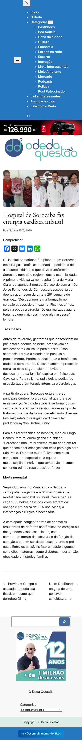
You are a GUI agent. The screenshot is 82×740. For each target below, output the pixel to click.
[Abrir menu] (17, 60)
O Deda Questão (41, 692)
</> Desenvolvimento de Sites (41, 733)
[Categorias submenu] (50, 22)
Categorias (28, 705)
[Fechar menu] (27, 3)
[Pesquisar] (64, 621)
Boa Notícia (10, 230)
